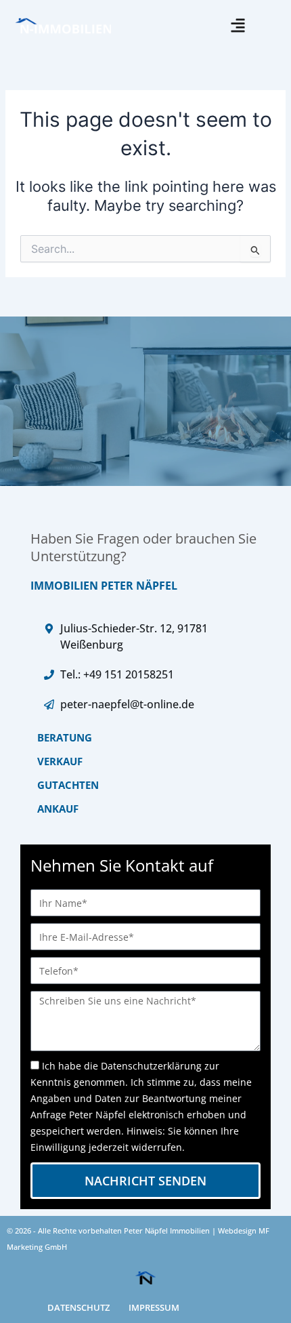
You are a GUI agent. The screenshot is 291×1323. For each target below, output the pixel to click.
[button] (238, 25)
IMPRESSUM (154, 1307)
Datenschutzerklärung (151, 1065)
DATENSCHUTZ (78, 1307)
